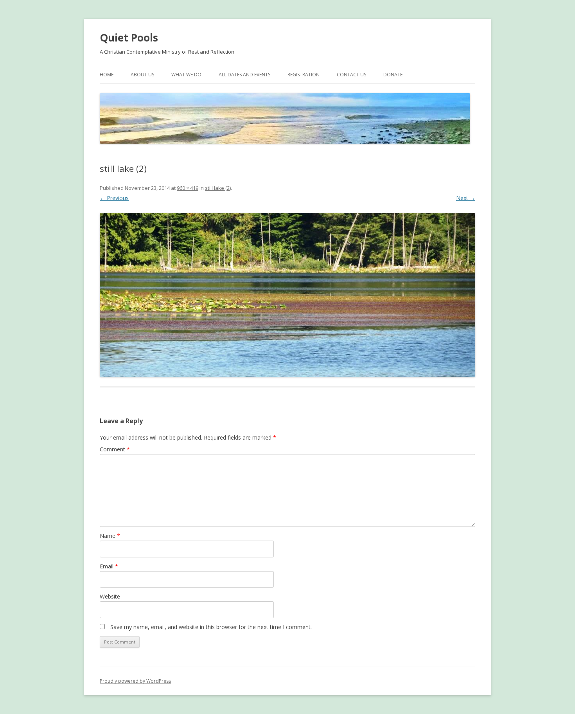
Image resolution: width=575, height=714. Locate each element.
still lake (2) (218, 187)
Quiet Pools (129, 38)
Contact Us (351, 74)
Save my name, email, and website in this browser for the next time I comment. (211, 627)
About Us (142, 74)
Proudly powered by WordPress (135, 681)
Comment (115, 449)
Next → (465, 198)
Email (109, 566)
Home (106, 74)
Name (110, 535)
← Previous (114, 198)
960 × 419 (187, 187)
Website (110, 596)
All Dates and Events (244, 74)
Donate (392, 74)
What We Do (186, 74)
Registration (304, 74)
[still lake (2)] (287, 295)
